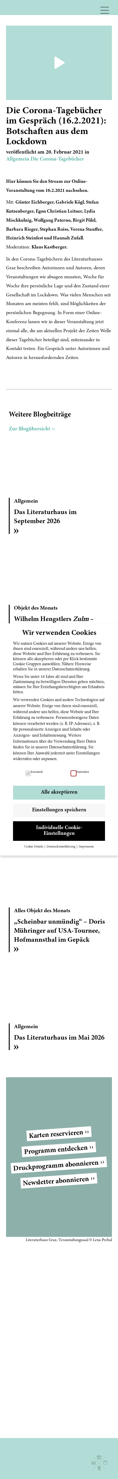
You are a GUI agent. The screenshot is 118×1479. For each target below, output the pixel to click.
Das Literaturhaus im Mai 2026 (59, 1037)
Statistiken (82, 772)
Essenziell (36, 772)
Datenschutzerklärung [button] (61, 846)
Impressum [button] (86, 846)
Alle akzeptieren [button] (59, 792)
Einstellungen (88, 753)
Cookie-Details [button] (34, 846)
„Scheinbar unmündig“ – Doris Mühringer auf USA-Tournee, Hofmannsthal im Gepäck (59, 931)
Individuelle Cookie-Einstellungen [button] (59, 831)
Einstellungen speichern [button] (59, 810)
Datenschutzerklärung (68, 747)
